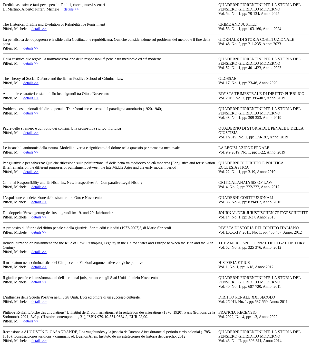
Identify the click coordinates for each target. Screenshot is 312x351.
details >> (71, 9)
